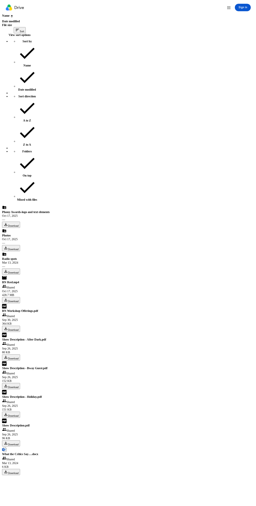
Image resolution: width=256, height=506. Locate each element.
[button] (229, 7)
